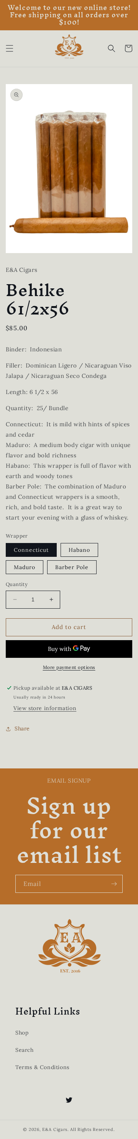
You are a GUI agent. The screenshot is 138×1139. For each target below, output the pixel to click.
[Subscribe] (113, 884)
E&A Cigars (54, 1129)
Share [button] (22, 728)
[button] (9, 48)
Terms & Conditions (42, 1067)
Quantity (17, 584)
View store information (44, 708)
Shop (21, 1032)
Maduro (24, 567)
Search (24, 1049)
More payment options (69, 667)
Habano (79, 549)
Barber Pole (72, 567)
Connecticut (31, 549)
